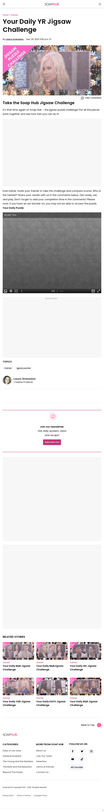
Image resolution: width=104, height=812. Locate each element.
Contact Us (42, 772)
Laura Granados (15, 39)
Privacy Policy (8, 795)
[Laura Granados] (8, 380)
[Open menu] (4, 4)
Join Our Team (44, 756)
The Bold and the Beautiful (17, 766)
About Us (41, 750)
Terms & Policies (45, 766)
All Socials (77, 767)
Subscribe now (52, 442)
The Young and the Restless (18, 761)
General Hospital (12, 756)
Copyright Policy (40, 795)
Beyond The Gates (13, 772)
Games (8, 368)
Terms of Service (24, 795)
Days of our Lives (12, 750)
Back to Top (88, 725)
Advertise (41, 761)
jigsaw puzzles (24, 368)
